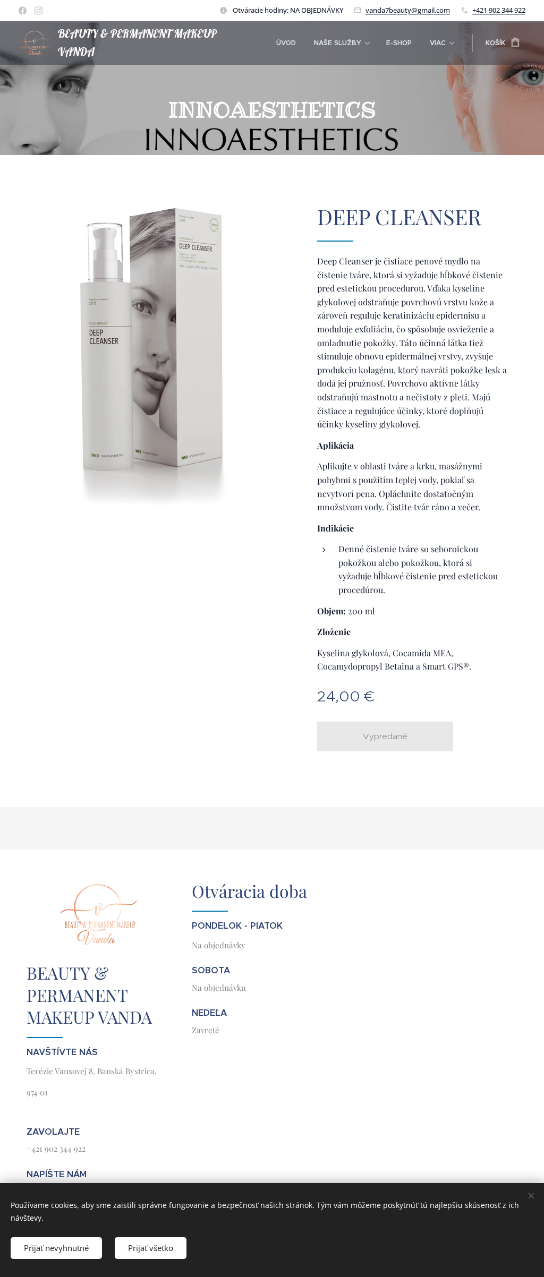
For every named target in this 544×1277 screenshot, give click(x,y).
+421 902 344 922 (498, 10)
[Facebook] (22, 11)
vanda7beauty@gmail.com (408, 10)
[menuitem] (286, 43)
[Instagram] (38, 11)
